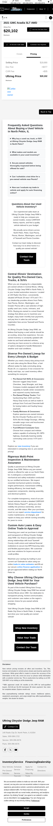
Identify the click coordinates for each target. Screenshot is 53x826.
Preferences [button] (35, 801)
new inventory (24, 446)
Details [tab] (19, 54)
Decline (26, 814)
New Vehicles (7, 767)
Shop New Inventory (26, 628)
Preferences (26, 820)
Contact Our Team (26, 258)
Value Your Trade (26, 637)
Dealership (44, 761)
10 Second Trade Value (17, 44)
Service (18, 761)
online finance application (28, 567)
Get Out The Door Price (39, 29)
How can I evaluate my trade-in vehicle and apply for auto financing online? (26, 190)
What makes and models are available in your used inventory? (24, 153)
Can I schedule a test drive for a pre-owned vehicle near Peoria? (25, 177)
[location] (48, 2)
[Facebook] (5, 749)
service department (32, 512)
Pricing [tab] (33, 54)
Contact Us (12, 727)
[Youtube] (15, 749)
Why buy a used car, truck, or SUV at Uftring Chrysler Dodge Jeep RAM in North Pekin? (26, 141)
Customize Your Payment (38, 44)
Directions (41, 771)
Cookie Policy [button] (25, 798)
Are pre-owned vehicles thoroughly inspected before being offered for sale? (25, 165)
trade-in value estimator (23, 564)
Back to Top (46, 112)
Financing (31, 761)
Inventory (8, 761)
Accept (26, 808)
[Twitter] (10, 749)
